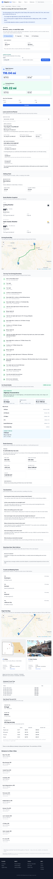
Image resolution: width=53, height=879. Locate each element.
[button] (18, 263)
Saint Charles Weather (10, 221)
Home (3, 6)
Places (13, 2)
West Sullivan (6, 181)
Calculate (26, 105)
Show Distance (45, 59)
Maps (20, 2)
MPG (20, 100)
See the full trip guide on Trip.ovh (21, 849)
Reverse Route (9, 36)
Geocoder (30, 865)
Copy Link (19, 36)
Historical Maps (18, 867)
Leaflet (39, 269)
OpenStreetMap (44, 269)
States (3, 865)
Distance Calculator (32, 863)
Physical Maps (18, 863)
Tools (25, 2)
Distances (32, 2)
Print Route (35, 36)
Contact (42, 869)
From (4, 57)
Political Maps (17, 865)
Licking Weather (8, 205)
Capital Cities (4, 867)
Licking (18, 6)
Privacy (42, 867)
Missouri (14, 6)
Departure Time (6, 116)
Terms (42, 865)
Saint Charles (33, 659)
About (42, 863)
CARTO (49, 269)
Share (27, 36)
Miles (36, 100)
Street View (30, 867)
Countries (4, 863)
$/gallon (4, 100)
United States (8, 6)
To (22, 57)
